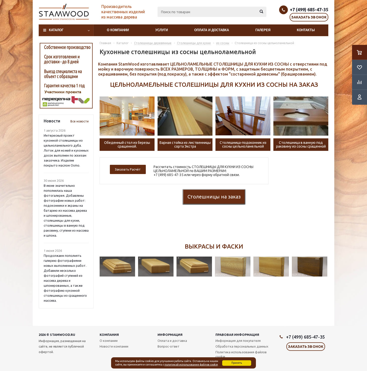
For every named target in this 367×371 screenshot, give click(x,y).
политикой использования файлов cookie (191, 364)
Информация (170, 334)
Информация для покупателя (238, 340)
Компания (109, 334)
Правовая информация (237, 334)
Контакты (306, 30)
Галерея (262, 30)
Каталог (56, 30)
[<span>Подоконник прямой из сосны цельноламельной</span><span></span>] (242, 116)
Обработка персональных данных (241, 346)
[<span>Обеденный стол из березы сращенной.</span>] (127, 116)
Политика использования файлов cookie (241, 354)
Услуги (161, 30)
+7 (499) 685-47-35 (309, 9)
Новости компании (114, 346)
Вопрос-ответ (169, 346)
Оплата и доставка (211, 30)
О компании (118, 30)
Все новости (79, 121)
